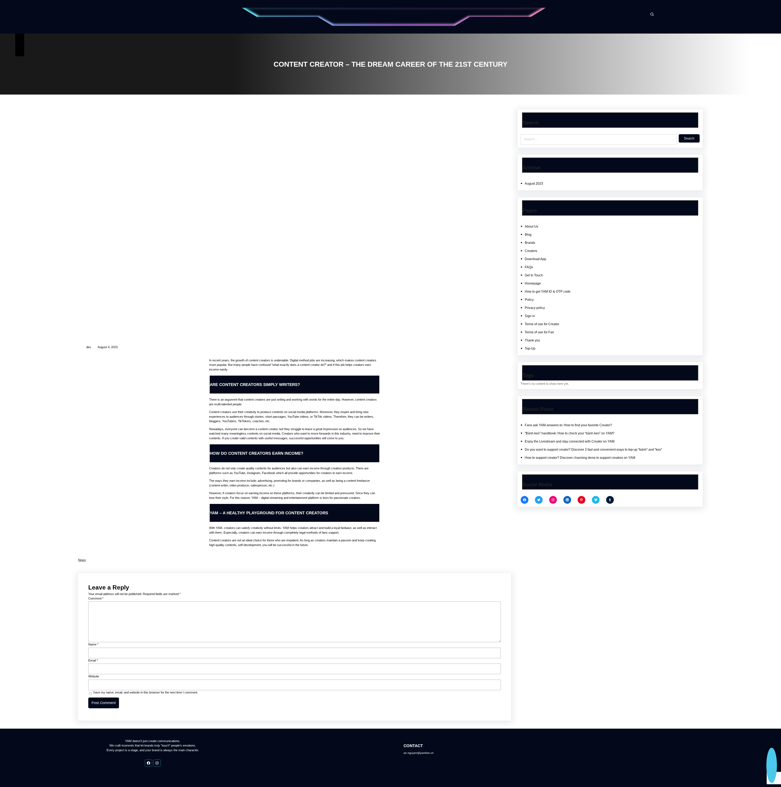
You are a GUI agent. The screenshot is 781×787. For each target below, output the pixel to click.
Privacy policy (535, 308)
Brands (530, 242)
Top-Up (530, 348)
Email (93, 660)
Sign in (530, 316)
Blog (528, 234)
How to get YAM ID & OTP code (547, 291)
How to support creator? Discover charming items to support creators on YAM (580, 457)
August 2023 (534, 183)
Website (93, 676)
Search (689, 138)
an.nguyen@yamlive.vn (419, 752)
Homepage (533, 283)
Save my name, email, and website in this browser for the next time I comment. (145, 692)
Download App (535, 259)
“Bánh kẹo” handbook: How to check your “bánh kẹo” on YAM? (569, 433)
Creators (531, 251)
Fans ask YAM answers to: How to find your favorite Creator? (568, 425)
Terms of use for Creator (542, 324)
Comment (96, 598)
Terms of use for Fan (539, 332)
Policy (529, 299)
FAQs (529, 267)
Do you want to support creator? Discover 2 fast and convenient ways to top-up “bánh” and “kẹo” (593, 449)
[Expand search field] (652, 14)
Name (93, 644)
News (82, 560)
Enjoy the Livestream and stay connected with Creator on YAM (569, 441)
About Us (531, 226)
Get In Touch (534, 275)
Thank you (532, 340)
